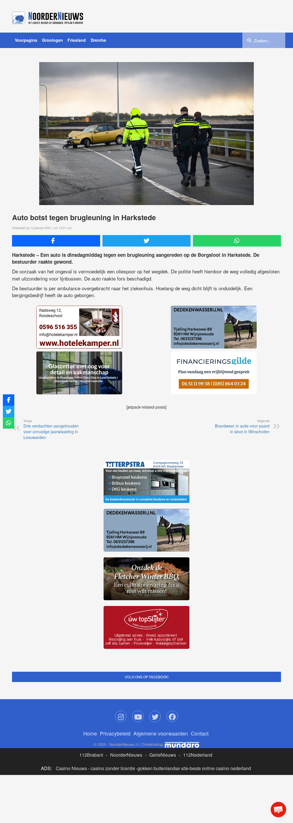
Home (90, 733)
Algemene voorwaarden (160, 733)
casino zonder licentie (113, 768)
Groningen (52, 40)
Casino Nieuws (71, 768)
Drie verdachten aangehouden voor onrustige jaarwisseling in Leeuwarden (51, 429)
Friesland (77, 40)
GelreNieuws (162, 755)
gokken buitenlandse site (163, 768)
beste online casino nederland (220, 768)
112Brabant (91, 755)
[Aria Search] (249, 40)
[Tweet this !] (146, 240)
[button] (278, 809)
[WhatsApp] (237, 240)
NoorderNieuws (126, 755)
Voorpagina (26, 40)
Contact (200, 733)
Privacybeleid (115, 733)
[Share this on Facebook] (56, 240)
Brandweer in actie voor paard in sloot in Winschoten (242, 426)
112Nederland (197, 755)
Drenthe (98, 40)
